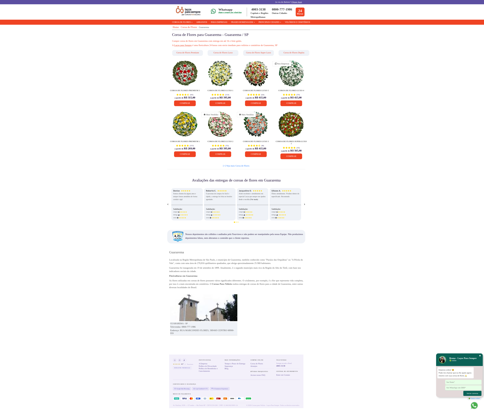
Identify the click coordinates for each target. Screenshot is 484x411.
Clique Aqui (296, 2)
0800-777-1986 (282, 9)
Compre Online (257, 360)
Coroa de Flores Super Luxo (258, 52)
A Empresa (203, 364)
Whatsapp (225, 9)
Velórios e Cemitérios (297, 22)
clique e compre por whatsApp (229, 12)
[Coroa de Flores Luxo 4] (291, 75)
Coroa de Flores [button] (181, 22)
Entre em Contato (283, 375)
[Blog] (184, 360)
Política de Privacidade (208, 366)
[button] (188, 53)
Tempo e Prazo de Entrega (235, 364)
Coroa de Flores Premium (187, 52)
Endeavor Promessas (182, 368)
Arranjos (201, 22)
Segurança (229, 366)
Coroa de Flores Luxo (223, 52)
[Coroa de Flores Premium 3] (185, 75)
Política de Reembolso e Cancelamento (208, 370)
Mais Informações (232, 360)
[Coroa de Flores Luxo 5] (255, 75)
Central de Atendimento (287, 371)
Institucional (205, 360)
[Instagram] (180, 360)
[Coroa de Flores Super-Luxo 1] (291, 126)
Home (176, 27)
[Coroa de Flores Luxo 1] (220, 75)
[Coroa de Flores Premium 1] (185, 126)
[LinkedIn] (175, 360)
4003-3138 (258, 9)
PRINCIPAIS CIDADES (269, 22)
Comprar (185, 103)
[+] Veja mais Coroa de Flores (236, 166)
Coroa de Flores (189, 27)
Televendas (281, 360)
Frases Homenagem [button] (242, 22)
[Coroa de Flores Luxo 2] (220, 126)
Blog (226, 369)
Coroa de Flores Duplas (293, 52)
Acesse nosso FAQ (257, 375)
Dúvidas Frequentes (259, 371)
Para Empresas (219, 22)
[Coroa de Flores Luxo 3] (255, 126)
